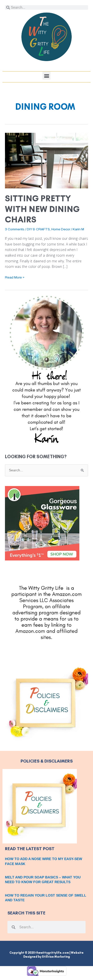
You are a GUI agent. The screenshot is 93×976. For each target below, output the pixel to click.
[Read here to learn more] (46, 369)
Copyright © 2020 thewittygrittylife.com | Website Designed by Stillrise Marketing (46, 954)
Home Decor (60, 229)
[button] (46, 75)
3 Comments (14, 229)
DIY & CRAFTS (38, 229)
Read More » (15, 277)
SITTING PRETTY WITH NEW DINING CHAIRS (42, 209)
